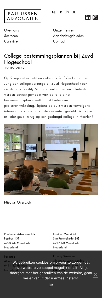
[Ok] (95, 275)
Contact (59, 41)
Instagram (95, 17)
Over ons (11, 30)
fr (60, 12)
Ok (51, 285)
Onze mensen (64, 30)
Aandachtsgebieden (68, 36)
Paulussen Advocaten (23, 16)
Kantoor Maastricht (65, 234)
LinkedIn (87, 17)
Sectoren (11, 36)
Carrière (11, 41)
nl (54, 12)
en (67, 12)
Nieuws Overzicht (18, 202)
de (74, 12)
